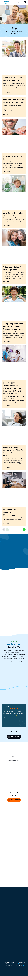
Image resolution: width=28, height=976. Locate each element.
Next (24, 529)
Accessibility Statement (20, 963)
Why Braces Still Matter (13, 213)
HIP (24, 965)
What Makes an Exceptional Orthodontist (10, 512)
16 (21, 529)
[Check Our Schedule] (19, 2)
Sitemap (4, 963)
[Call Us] (22, 2)
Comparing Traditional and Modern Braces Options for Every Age (13, 326)
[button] (25, 2)
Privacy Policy (10, 963)
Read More (6, 92)
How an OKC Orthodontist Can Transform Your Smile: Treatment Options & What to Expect (12, 388)
